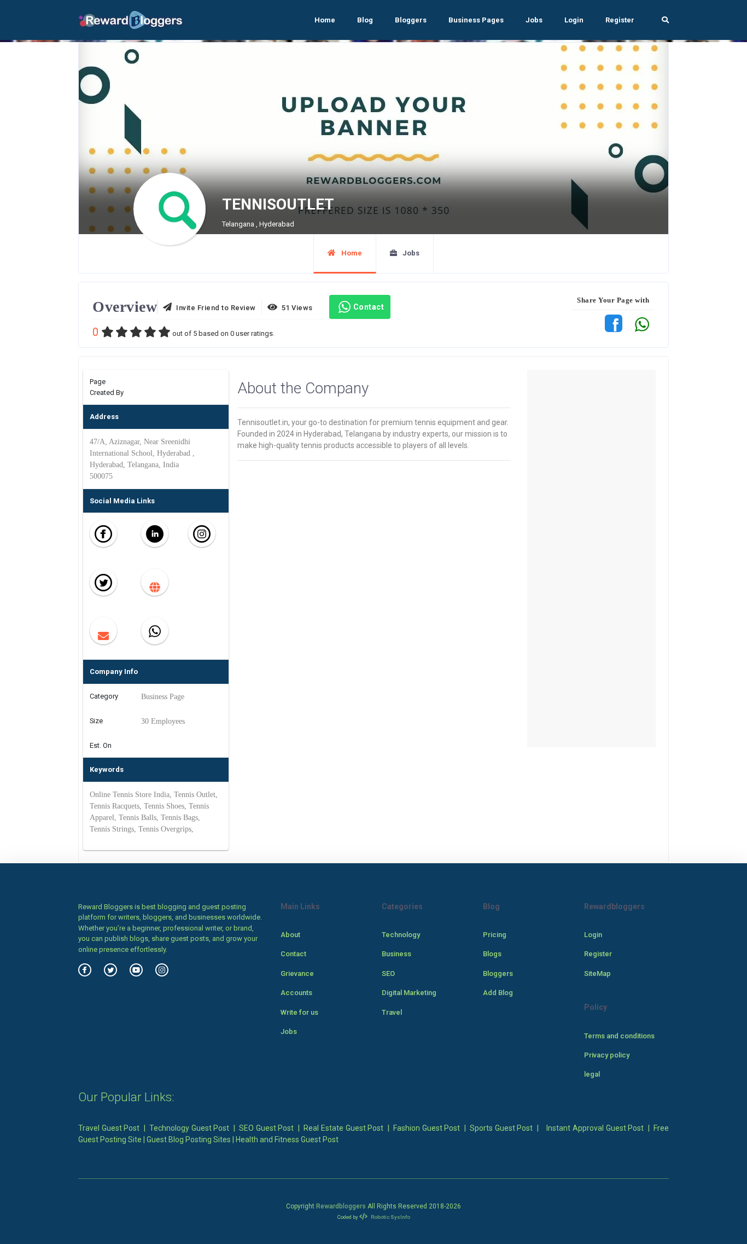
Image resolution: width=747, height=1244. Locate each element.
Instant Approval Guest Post (595, 1128)
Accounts (296, 993)
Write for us (299, 1012)
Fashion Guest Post (426, 1128)
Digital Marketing (409, 993)
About (290, 935)
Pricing (494, 935)
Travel (392, 1012)
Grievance (297, 973)
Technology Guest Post (189, 1128)
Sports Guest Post (501, 1128)
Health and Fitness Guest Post (287, 1139)
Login (573, 20)
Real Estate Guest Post (343, 1128)
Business (396, 954)
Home (324, 20)
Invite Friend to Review (214, 308)
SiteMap (597, 973)
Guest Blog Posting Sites (189, 1139)
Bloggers (411, 20)
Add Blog (498, 993)
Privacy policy (606, 1055)
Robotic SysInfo (390, 1217)
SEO (388, 973)
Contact (368, 307)
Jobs (534, 20)
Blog (365, 20)
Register (619, 20)
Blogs (492, 954)
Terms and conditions (619, 1036)
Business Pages (476, 20)
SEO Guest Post (266, 1128)
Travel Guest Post (108, 1128)
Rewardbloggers (341, 1206)
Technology (401, 935)
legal (592, 1074)
